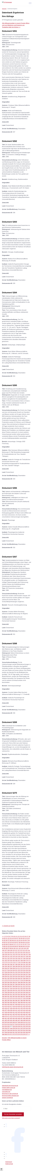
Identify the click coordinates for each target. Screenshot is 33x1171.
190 (21, 964)
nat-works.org (6, 1091)
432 (21, 1008)
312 (24, 986)
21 (7, 938)
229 (8, 972)
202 (24, 966)
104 (25, 948)
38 (10, 940)
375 (16, 998)
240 (8, 974)
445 (27, 1010)
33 (29, 938)
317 (8, 988)
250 (6, 976)
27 (18, 938)
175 (11, 962)
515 (8, 1024)
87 (18, 946)
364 (16, 996)
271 (3, 980)
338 (6, 992)
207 (8, 968)
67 (8, 944)
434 (27, 1008)
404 (6, 1004)
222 (19, 970)
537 (8, 1028)
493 (8, 1020)
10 (15, 936)
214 (27, 968)
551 (16, 1030)
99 (12, 948)
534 (29, 1026)
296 (11, 984)
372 (8, 998)
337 (3, 992)
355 (21, 994)
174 (8, 962)
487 (21, 1018)
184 (6, 964)
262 (8, 978)
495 (14, 1020)
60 (23, 942)
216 (3, 970)
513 (3, 1024)
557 (3, 1032)
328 (8, 990)
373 (11, 998)
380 (29, 998)
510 (24, 1022)
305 (6, 986)
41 (16, 940)
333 (21, 990)
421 (21, 1006)
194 (3, 966)
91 (25, 946)
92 (27, 946)
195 (6, 966)
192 (27, 964)
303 (29, 984)
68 (10, 944)
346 (27, 992)
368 (27, 996)
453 (19, 1012)
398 (19, 1002)
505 (11, 1022)
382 (6, 1000)
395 (11, 1002)
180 (24, 962)
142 (11, 956)
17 (28, 936)
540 (16, 1028)
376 (19, 998)
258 (27, 976)
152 (8, 958)
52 (8, 942)
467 (27, 1014)
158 (24, 958)
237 (29, 972)
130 (8, 954)
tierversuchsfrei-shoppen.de (10, 1095)
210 (16, 968)
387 (19, 1000)
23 (10, 938)
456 (27, 1012)
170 (27, 960)
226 (29, 970)
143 (14, 956)
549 (11, 1030)
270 (29, 978)
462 (14, 1014)
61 (25, 942)
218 (8, 970)
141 (8, 956)
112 (19, 950)
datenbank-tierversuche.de (10, 1085)
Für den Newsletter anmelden (13, 1114)
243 (16, 974)
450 (11, 1012)
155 (16, 958)
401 (27, 1002)
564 (21, 1032)
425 (3, 1008)
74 (22, 944)
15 (24, 936)
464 (19, 1014)
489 (27, 1018)
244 (19, 974)
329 (11, 990)
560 (11, 1032)
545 (29, 1028)
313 (27, 986)
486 (19, 1018)
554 (24, 1030)
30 (23, 938)
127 (29, 952)
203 (27, 966)
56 (16, 942)
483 (11, 1018)
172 (3, 962)
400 (24, 1002)
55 (14, 942)
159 (27, 958)
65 (5, 944)
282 (3, 982)
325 (29, 988)
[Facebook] (18, 1152)
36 (7, 940)
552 (19, 1030)
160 (29, 958)
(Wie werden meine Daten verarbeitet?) (11, 1118)
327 (6, 990)
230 (11, 972)
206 (6, 968)
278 (21, 980)
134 (19, 954)
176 (14, 962)
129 (6, 954)
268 (24, 978)
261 (6, 978)
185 (8, 964)
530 (19, 1026)
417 (11, 1006)
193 (29, 964)
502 (3, 1022)
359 (3, 996)
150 (3, 958)
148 (27, 956)
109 (11, 950)
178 (19, 962)
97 (8, 948)
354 (19, 994)
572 (14, 1034)
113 (21, 950)
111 (16, 950)
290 (24, 982)
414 (3, 1006)
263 (11, 978)
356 (24, 994)
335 (27, 990)
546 (3, 1030)
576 (24, 1034)
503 (6, 1022)
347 (29, 992)
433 (24, 1008)
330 (14, 990)
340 (11, 992)
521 (24, 1024)
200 (19, 966)
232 (16, 972)
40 (14, 940)
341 (14, 992)
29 (22, 938)
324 (27, 988)
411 (24, 1004)
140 (6, 956)
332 (19, 990)
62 (27, 942)
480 (3, 1018)
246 (24, 974)
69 (12, 944)
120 (11, 952)
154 (14, 958)
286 (14, 982)
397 (16, 1002)
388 (21, 1000)
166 (16, 960)
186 (11, 964)
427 (8, 1008)
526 (8, 1026)
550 (14, 1030)
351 (11, 994)
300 (21, 984)
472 (11, 1016)
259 (29, 976)
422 (24, 1006)
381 (3, 1000)
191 (24, 964)
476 (21, 1016)
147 (24, 956)
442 (19, 1010)
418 (14, 1006)
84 (12, 946)
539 (14, 1028)
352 (14, 994)
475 (19, 1016)
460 (8, 1014)
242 (14, 974)
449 (8, 1012)
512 (29, 1022)
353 (16, 994)
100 (14, 948)
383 (8, 1000)
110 (14, 950)
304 (3, 986)
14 (22, 936)
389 (24, 1000)
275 (14, 980)
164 (11, 960)
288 (19, 982)
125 (24, 952)
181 (27, 962)
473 (14, 1016)
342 (16, 992)
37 (8, 940)
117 (3, 952)
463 (16, 1014)
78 (29, 944)
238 (3, 974)
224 (24, 970)
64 (3, 944)
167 (19, 960)
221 (16, 970)
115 (26, 950)
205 (3, 968)
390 (27, 1000)
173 (6, 962)
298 (16, 984)
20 (5, 938)
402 (29, 1002)
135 (21, 954)
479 (29, 1016)
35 (5, 940)
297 (14, 984)
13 (20, 936)
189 (19, 964)
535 (3, 1028)
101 (17, 948)
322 (21, 988)
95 (5, 948)
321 (19, 988)
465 (21, 1014)
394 (8, 1002)
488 (24, 1018)
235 (24, 972)
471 (8, 1016)
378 (24, 998)
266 (19, 978)
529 (16, 1026)
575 (21, 1034)
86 (16, 946)
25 (14, 938)
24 (12, 938)
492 (6, 1020)
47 (27, 940)
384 (11, 1000)
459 (6, 1014)
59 (22, 942)
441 (16, 1010)
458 (3, 1014)
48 (29, 940)
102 (19, 948)
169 (24, 960)
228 (6, 972)
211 (19, 968)
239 (6, 974)
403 (3, 1004)
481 (6, 1018)
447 (3, 1012)
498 (21, 1020)
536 (6, 1028)
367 (24, 996)
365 (19, 996)
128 (3, 954)
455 (24, 1012)
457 (29, 1012)
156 (19, 958)
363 (14, 996)
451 (14, 1012)
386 (16, 1000)
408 (16, 1004)
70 (14, 944)
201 (21, 966)
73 (20, 944)
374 (14, 998)
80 (5, 946)
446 (29, 1010)
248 (29, 974)
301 (24, 984)
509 (21, 1022)
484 (14, 1018)
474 (16, 1016)
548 (8, 1030)
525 (6, 1026)
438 (8, 1010)
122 (16, 952)
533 (27, 1026)
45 (23, 940)
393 (6, 1002)
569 (6, 1034)
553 (21, 1030)
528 (14, 1026)
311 (21, 986)
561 (14, 1032)
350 (8, 994)
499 (24, 1020)
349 (6, 994)
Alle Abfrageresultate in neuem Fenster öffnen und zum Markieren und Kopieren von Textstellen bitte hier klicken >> (15, 25)
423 (27, 1006)
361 (8, 996)
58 (20, 942)
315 (3, 988)
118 (6, 952)
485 (16, 1018)
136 (24, 954)
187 (14, 964)
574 (19, 1034)
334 (24, 990)
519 (19, 1024)
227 (3, 972)
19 (3, 938)
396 (14, 1002)
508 (19, 1022)
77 (27, 944)
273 (8, 980)
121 (13, 952)
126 (26, 952)
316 (6, 988)
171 (29, 960)
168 (21, 960)
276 (16, 980)
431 (19, 1008)
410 (21, 1004)
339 (8, 992)
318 (11, 988)
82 (8, 946)
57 (18, 942)
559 (8, 1032)
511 (27, 1022)
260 (3, 978)
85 (14, 946)
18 (29, 936)
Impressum (8, 1161)
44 (22, 940)
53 (10, 942)
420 (19, 1006)
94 (3, 948)
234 (21, 972)
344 (21, 992)
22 (8, 938)
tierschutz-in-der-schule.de (10, 1093)
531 (21, 1026)
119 (8, 952)
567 (29, 1032)
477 (24, 1016)
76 (25, 944)
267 (21, 978)
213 (24, 968)
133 (16, 954)
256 (21, 976)
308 (14, 986)
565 (24, 1032)
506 (14, 1022)
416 (8, 1006)
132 (14, 954)
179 (21, 962)
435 (29, 1008)
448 (6, 1012)
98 (10, 948)
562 (16, 1032)
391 (29, 1000)
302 (27, 984)
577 (27, 1034)
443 (21, 1010)
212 (21, 968)
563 (19, 1032)
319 (14, 988)
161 (3, 960)
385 (14, 1000)
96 (7, 948)
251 (8, 976)
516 (11, 1024)
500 (27, 1020)
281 (29, 980)
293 (3, 984)
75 (23, 944)
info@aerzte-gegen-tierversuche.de (12, 1067)
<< (3, 936)
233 (19, 972)
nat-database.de (7, 1089)
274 (11, 980)
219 (11, 970)
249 (3, 976)
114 (24, 950)
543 (24, 1028)
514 (6, 1024)
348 (3, 994)
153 (11, 958)
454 (21, 1012)
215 (29, 968)
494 (11, 1020)
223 (21, 970)
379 (27, 998)
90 (23, 946)
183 (3, 964)
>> (29, 1034)
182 (29, 962)
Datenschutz (9, 1163)
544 (27, 1028)
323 (24, 988)
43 (20, 940)
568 (3, 1034)
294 (6, 984)
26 (16, 938)
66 (7, 944)
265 (16, 978)
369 (29, 996)
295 (8, 984)
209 (14, 968)
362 (11, 996)
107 (6, 950)
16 (26, 936)
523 (29, 1024)
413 (29, 1004)
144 (16, 956)
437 (6, 1010)
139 (3, 956)
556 (29, 1030)
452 (16, 1012)
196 (8, 966)
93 (29, 946)
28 (20, 938)
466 (24, 1014)
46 (25, 940)
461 (11, 1014)
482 (8, 1018)
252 (11, 976)
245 (21, 974)
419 (16, 1006)
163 (8, 960)
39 (12, 940)
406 (11, 1004)
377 (21, 998)
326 (3, 990)
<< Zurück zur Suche (8, 925)
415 (6, 1006)
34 (3, 940)
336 (29, 990)
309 (16, 986)
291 (27, 982)
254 (16, 976)
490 (29, 1018)
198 (14, 966)
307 (11, 986)
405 (8, 1004)
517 (14, 1024)
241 (11, 974)
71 (16, 944)
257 (24, 976)
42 (18, 940)
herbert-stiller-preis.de (8, 1087)
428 (11, 1008)
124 (21, 952)
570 (8, 1034)
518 (16, 1024)
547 (6, 1030)
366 (21, 996)
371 (6, 998)
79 (3, 946)
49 (3, 942)
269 (27, 978)
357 (27, 994)
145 (19, 956)
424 (29, 1006)
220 (14, 970)
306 (8, 986)
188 (16, 964)
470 (6, 1016)
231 (14, 972)
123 (19, 952)
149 (29, 956)
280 (27, 980)
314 (29, 986)
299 (19, 984)
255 (19, 976)
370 (3, 998)
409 (19, 1004)
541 (19, 1028)
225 (27, 970)
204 (29, 966)
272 (6, 980)
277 (19, 980)
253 (14, 976)
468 (29, 1014)
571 (11, 1034)
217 (6, 970)
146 (21, 956)
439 (11, 1010)
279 (24, 980)
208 (11, 968)
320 (16, 988)
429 (14, 1008)
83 (10, 946)
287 (16, 982)
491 (3, 1020)
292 (29, 982)
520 (21, 1024)
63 (29, 942)
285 (11, 982)
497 (19, 1020)
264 (14, 978)
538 (11, 1028)
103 (22, 948)
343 (19, 992)
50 (5, 942)
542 (21, 1028)
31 (25, 938)
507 (16, 1022)
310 (19, 986)
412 (27, 1004)
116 (29, 950)
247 (27, 974)
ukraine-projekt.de (7, 1097)
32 (27, 938)
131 (11, 954)
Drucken (4, 1037)
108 (8, 950)
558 (6, 1032)
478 (27, 1016)
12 (18, 936)
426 (6, 1008)
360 (6, 996)
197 (11, 966)
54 (12, 942)
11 (16, 936)
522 (27, 1024)
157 (21, 958)
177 (16, 962)
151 (6, 958)
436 (3, 1010)
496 (16, 1020)
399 (21, 1002)
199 (16, 966)
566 (27, 1032)
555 (27, 1030)
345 (24, 992)
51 (7, 942)
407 (14, 1004)
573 (16, 1034)
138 (29, 954)
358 (29, 994)
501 (29, 1020)
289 (21, 982)
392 (3, 1002)
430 (16, 1008)
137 (27, 954)
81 (7, 946)
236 (27, 972)
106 (3, 950)
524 (3, 1026)
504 (8, 1022)
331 (16, 990)
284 (8, 982)
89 (22, 946)
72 (18, 944)
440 (14, 1010)
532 (24, 1026)
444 (24, 1010)
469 (3, 1016)
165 (14, 960)
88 (20, 946)
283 (6, 982)
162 (6, 960)
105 (27, 948)
